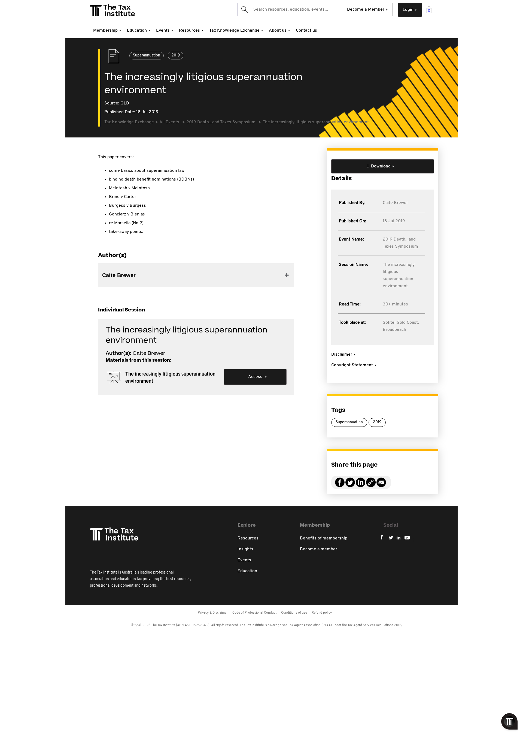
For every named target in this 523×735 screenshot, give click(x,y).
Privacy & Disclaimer (213, 612)
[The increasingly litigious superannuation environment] (371, 485)
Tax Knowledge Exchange (234, 30)
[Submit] (244, 10)
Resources (189, 30)
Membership (105, 30)
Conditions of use (294, 612)
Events (163, 30)
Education (137, 30)
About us (278, 30)
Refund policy (322, 612)
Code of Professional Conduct (254, 612)
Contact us (306, 30)
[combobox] (289, 9)
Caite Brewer (395, 203)
